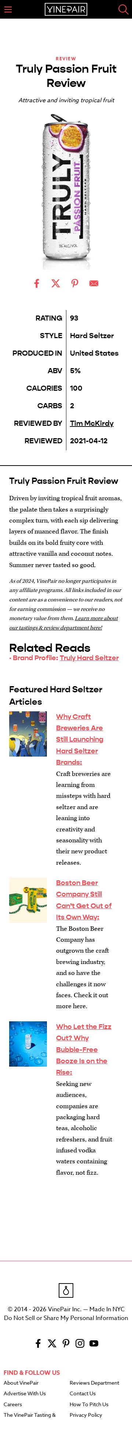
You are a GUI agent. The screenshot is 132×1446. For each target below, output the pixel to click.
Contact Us (83, 1394)
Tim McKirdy (92, 423)
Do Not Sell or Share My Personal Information (66, 1318)
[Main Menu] (8, 9)
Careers (13, 1405)
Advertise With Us (25, 1394)
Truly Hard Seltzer (89, 658)
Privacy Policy (86, 1415)
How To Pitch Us (89, 1405)
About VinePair (21, 1383)
